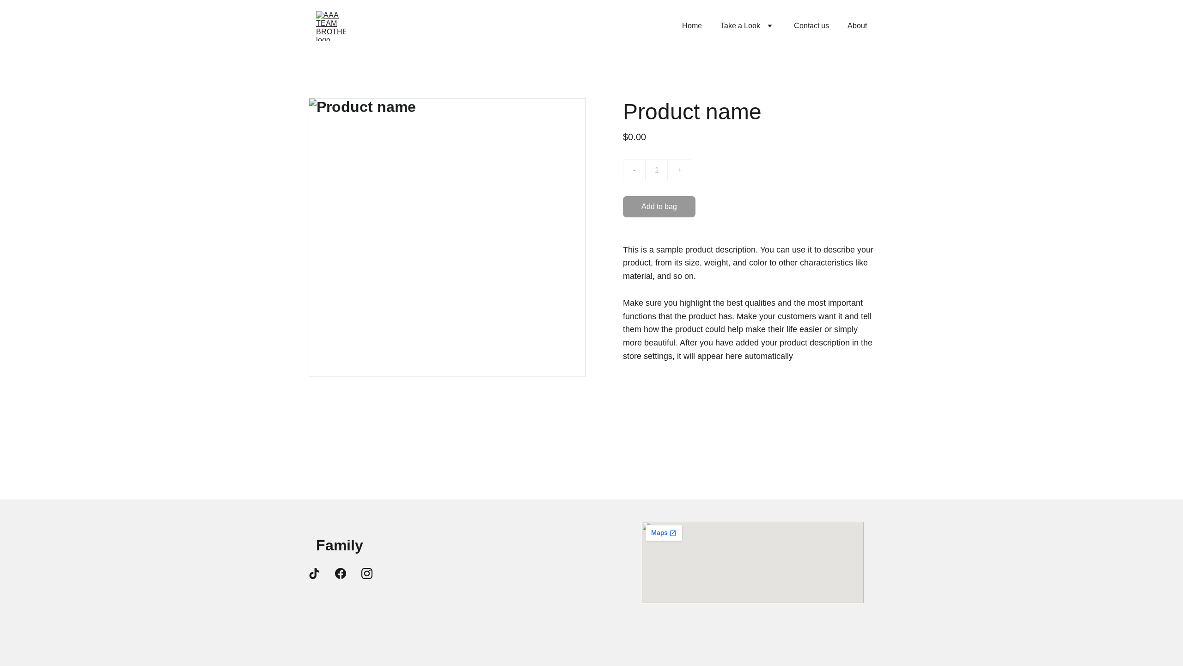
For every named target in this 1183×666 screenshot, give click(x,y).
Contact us (811, 26)
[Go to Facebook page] (340, 573)
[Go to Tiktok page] (314, 573)
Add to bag (659, 206)
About (857, 26)
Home (692, 26)
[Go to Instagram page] (366, 573)
